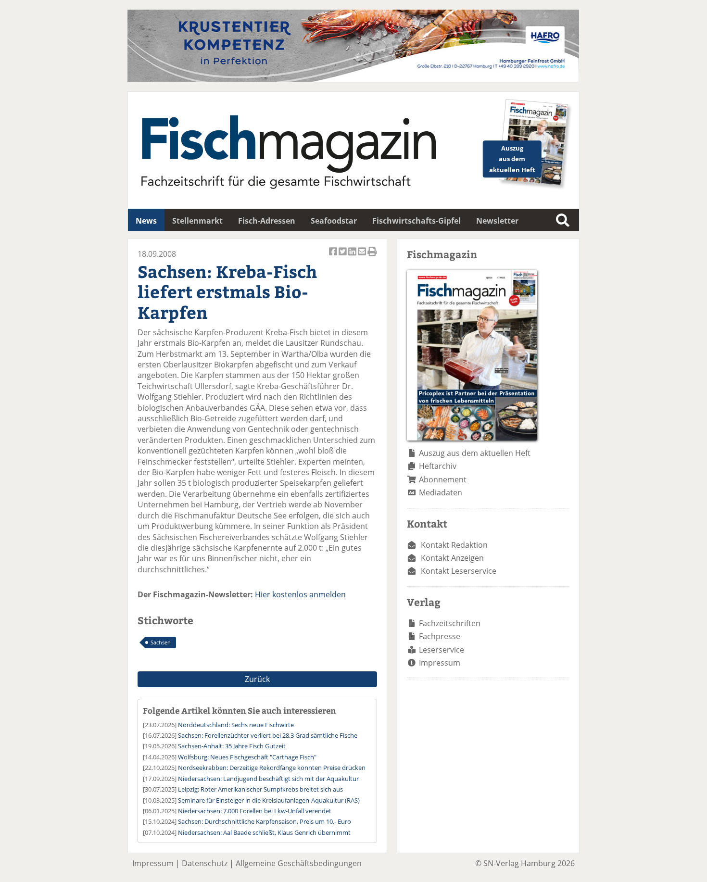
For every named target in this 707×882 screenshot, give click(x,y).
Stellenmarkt (197, 220)
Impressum (439, 662)
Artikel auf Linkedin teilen (353, 256)
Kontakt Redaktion (454, 545)
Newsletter (497, 220)
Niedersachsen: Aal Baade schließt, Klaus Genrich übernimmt (264, 832)
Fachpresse (439, 636)
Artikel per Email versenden (362, 256)
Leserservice (441, 649)
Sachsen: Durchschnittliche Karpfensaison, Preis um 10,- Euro (264, 821)
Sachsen (161, 642)
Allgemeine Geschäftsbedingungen (299, 863)
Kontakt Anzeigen (452, 558)
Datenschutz (204, 863)
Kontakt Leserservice (458, 571)
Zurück (257, 679)
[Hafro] (353, 79)
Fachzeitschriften (449, 623)
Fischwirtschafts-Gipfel (416, 220)
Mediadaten (440, 492)
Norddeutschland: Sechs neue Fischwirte (236, 724)
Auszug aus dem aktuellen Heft (474, 453)
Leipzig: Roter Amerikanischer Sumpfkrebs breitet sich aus (260, 789)
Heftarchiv (437, 466)
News (146, 220)
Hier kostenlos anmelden (300, 594)
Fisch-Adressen (266, 220)
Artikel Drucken (372, 256)
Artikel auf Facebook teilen (334, 256)
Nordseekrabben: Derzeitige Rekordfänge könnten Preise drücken (272, 767)
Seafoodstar (334, 220)
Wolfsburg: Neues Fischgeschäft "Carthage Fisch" (247, 757)
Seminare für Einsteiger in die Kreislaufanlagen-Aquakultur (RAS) (269, 800)
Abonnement (443, 479)
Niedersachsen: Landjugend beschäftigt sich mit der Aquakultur (268, 778)
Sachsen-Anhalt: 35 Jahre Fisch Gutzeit (232, 746)
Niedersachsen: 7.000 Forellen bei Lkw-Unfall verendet (254, 810)
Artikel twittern (343, 256)
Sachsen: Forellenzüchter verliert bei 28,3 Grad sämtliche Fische (267, 735)
